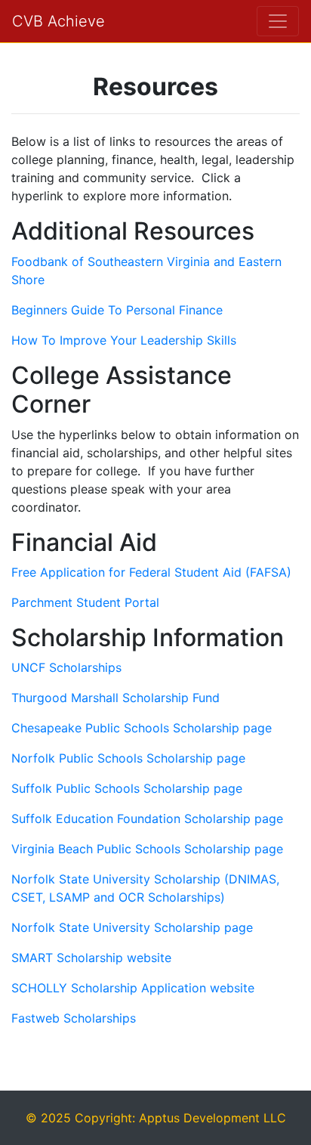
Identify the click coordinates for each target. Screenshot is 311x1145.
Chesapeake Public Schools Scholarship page (141, 727)
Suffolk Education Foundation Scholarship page (147, 818)
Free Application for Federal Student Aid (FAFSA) (153, 572)
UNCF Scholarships (66, 667)
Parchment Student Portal (85, 602)
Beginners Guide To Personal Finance (117, 309)
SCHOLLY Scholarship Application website (132, 987)
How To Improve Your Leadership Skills (123, 340)
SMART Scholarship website (91, 957)
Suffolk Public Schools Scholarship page (126, 788)
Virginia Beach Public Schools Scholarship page (147, 848)
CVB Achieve (58, 21)
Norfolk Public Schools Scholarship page (128, 758)
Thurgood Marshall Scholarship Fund (115, 697)
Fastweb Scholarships (73, 1018)
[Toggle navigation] (278, 21)
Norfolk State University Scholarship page (132, 927)
